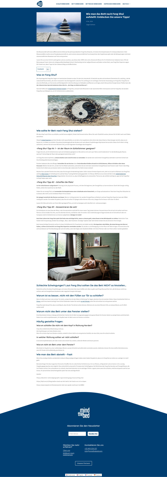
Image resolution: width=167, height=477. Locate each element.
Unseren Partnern (83, 463)
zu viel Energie (85, 301)
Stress (38, 301)
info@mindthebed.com (93, 451)
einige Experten (46, 140)
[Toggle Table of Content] (47, 69)
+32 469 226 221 (91, 448)
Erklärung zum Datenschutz (68, 454)
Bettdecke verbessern (94, 4)
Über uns (66, 450)
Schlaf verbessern (62, 4)
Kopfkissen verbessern (112, 4)
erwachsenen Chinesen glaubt (57, 89)
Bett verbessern (78, 4)
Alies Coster (45, 174)
